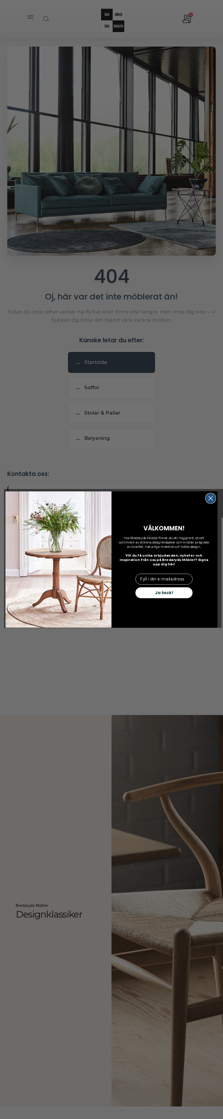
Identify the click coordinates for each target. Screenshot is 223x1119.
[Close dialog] (210, 498)
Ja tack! (164, 593)
